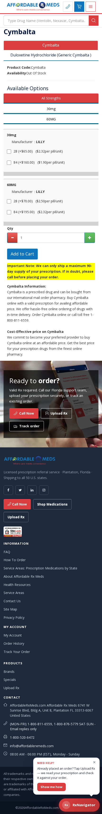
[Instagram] (44, 490)
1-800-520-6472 (22, 737)
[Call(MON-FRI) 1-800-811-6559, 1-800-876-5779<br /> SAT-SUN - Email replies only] (68, 7)
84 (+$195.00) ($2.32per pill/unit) (39, 212)
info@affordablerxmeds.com (32, 746)
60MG (51, 119)
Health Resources (17, 584)
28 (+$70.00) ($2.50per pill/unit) (38, 201)
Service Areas (14, 592)
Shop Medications (52, 504)
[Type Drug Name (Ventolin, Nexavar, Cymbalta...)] (93, 20)
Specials (10, 679)
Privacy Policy (14, 617)
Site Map (10, 609)
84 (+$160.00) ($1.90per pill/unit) (39, 162)
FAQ (7, 552)
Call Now (19, 504)
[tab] (51, 45)
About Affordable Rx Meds (24, 576)
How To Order (15, 560)
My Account (13, 635)
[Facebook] (8, 490)
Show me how (51, 787)
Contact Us (12, 601)
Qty (10, 228)
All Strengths (51, 98)
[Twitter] (20, 490)
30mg (51, 108)
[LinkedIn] (32, 490)
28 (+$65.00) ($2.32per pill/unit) (38, 151)
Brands (9, 671)
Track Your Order (17, 651)
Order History (14, 643)
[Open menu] (91, 7)
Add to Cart (22, 254)
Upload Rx (16, 517)
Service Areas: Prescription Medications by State (40, 568)
